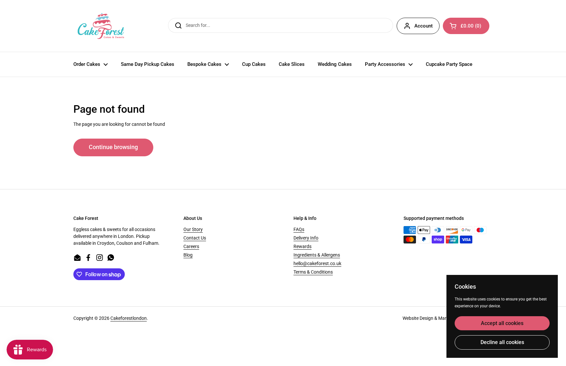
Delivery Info (305, 238)
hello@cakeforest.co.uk (317, 263)
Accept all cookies (502, 323)
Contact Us (194, 238)
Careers (191, 246)
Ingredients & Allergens (316, 255)
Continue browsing (113, 147)
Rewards (302, 246)
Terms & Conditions (313, 272)
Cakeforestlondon (128, 318)
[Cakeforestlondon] (100, 26)
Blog (188, 255)
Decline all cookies (502, 342)
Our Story (193, 229)
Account (423, 26)
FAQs (298, 229)
